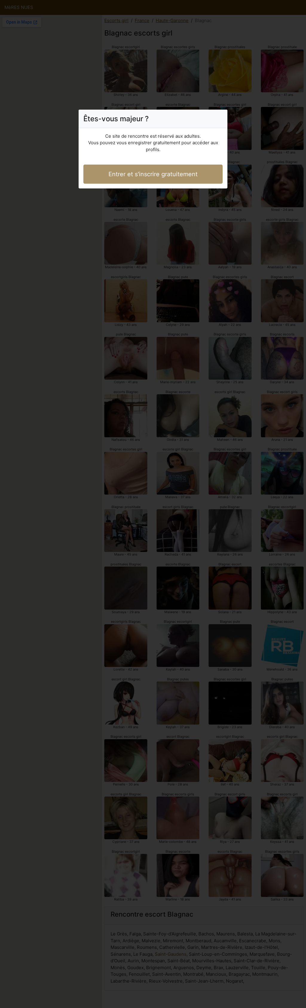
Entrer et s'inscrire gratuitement (153, 174)
